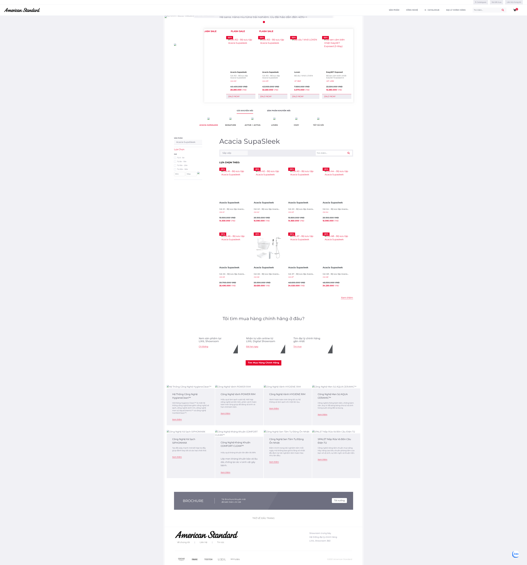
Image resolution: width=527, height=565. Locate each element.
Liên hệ (203, 542)
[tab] (245, 111)
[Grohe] (181, 559)
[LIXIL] (222, 559)
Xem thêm (177, 419)
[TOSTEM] (208, 559)
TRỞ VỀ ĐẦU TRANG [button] (263, 518)
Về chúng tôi (183, 542)
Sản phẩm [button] (394, 10)
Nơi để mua (496, 2)
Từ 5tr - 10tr (182, 161)
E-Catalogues (480, 2)
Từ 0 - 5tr (181, 158)
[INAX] (195, 559)
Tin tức (220, 542)
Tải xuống (339, 500)
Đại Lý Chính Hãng (456, 10)
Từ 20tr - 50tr (182, 169)
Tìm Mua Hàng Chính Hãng (263, 362)
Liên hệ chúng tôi (514, 2)
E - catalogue (432, 10)
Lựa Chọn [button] (179, 149)
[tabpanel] (263, 17)
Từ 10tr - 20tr (182, 165)
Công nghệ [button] (412, 10)
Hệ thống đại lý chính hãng (323, 537)
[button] (514, 10)
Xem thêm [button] (347, 297)
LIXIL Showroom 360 (319, 540)
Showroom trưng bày (320, 533)
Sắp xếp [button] (226, 153)
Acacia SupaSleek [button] (185, 142)
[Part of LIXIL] (235, 559)
